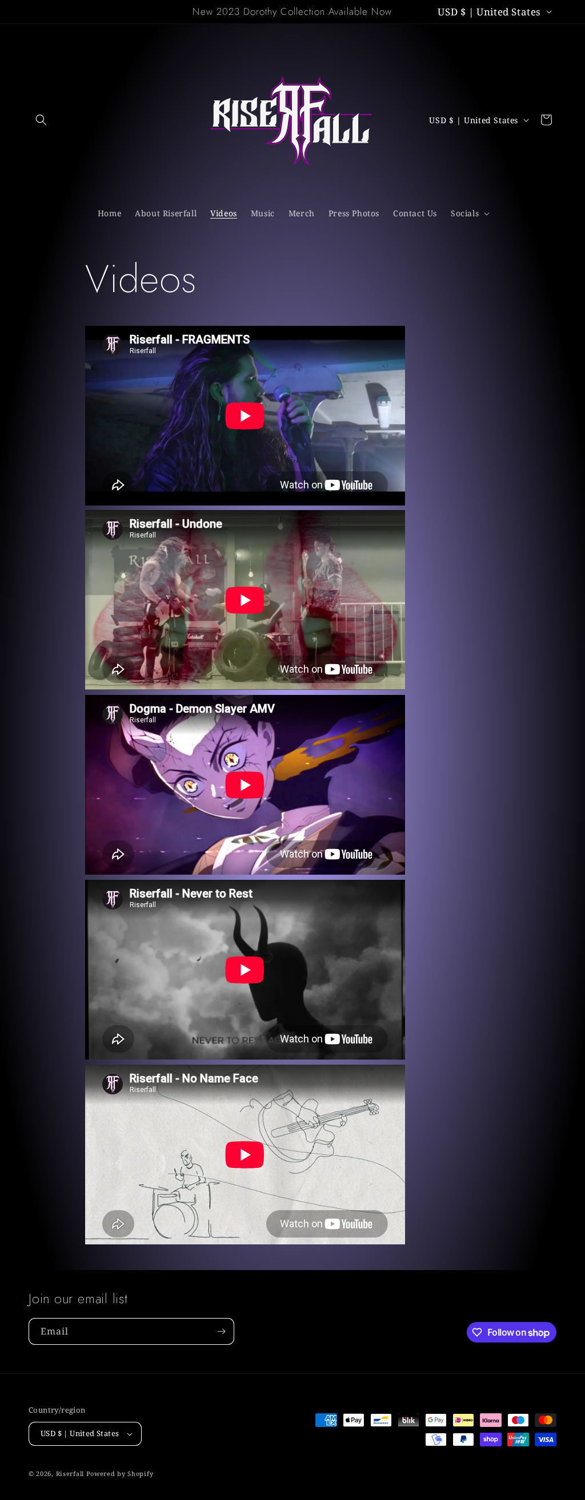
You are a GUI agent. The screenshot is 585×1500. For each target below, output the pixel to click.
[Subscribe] (221, 1331)
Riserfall (70, 1473)
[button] (41, 119)
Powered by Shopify (120, 1473)
